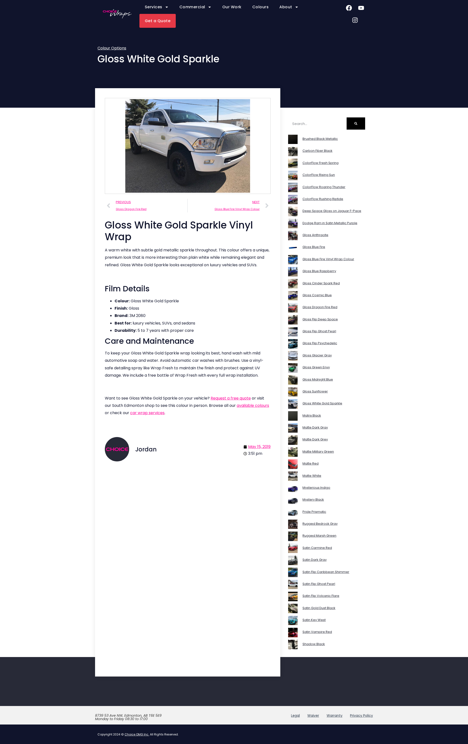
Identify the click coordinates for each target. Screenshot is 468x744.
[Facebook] (349, 8)
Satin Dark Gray (314, 559)
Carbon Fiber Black (317, 150)
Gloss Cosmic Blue (317, 295)
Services (153, 7)
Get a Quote (158, 21)
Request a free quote (231, 398)
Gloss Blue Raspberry (319, 271)
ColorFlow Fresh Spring (320, 163)
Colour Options (112, 48)
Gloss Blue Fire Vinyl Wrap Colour (328, 259)
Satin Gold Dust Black (318, 608)
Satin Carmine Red (317, 547)
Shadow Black (313, 644)
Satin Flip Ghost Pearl (318, 584)
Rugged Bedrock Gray (320, 523)
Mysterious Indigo (316, 487)
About (285, 7)
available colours (253, 405)
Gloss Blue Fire (313, 247)
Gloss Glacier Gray (317, 355)
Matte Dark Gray (315, 427)
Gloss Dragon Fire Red (319, 307)
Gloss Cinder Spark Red (321, 283)
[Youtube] (361, 8)
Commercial (192, 7)
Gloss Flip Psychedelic (319, 343)
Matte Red (310, 463)
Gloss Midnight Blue (317, 379)
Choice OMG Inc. (137, 734)
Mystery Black (313, 499)
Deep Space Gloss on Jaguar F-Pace (331, 211)
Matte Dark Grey (315, 439)
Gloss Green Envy (316, 367)
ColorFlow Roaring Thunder (323, 187)
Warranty (334, 715)
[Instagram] (355, 20)
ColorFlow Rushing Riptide (322, 199)
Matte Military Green (318, 451)
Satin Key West (314, 620)
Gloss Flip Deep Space (320, 319)
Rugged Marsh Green (319, 535)
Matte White (311, 475)
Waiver (313, 715)
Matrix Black (311, 415)
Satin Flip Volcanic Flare (320, 595)
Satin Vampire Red (317, 632)
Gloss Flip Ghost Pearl (319, 331)
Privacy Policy (361, 715)
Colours (260, 7)
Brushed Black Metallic (320, 138)
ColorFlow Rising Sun (318, 174)
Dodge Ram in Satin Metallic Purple (329, 223)
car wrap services (147, 413)
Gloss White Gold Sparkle (322, 403)
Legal (295, 715)
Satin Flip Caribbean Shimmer (325, 572)
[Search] (356, 123)
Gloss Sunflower (315, 391)
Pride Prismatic (314, 511)
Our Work (232, 7)
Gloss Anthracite (315, 235)
